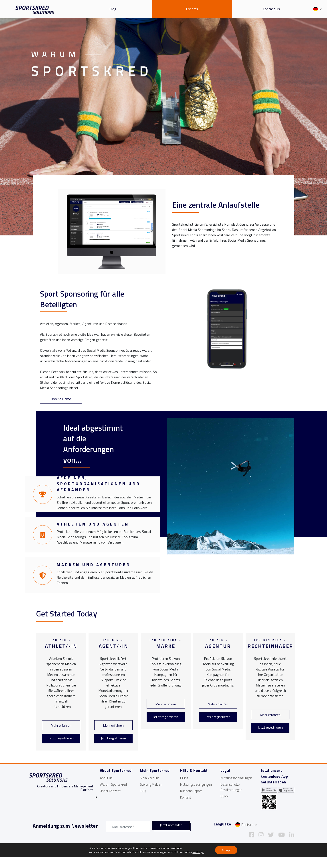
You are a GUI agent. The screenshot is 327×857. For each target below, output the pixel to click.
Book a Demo (61, 398)
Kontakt (185, 797)
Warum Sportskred (113, 784)
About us (106, 778)
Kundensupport (191, 790)
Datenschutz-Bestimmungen (231, 787)
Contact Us (271, 9)
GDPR (224, 796)
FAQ (143, 790)
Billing (184, 778)
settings (198, 852)
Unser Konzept (110, 790)
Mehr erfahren (61, 725)
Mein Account (149, 778)
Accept (226, 850)
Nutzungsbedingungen (196, 784)
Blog (112, 9)
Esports (192, 9)
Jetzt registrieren (61, 738)
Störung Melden (151, 784)
